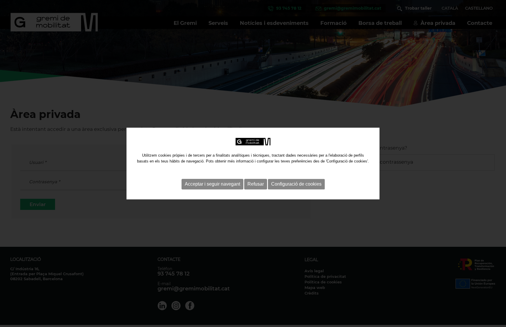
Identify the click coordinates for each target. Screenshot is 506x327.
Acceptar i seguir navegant (212, 184)
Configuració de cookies (296, 184)
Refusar (255, 184)
